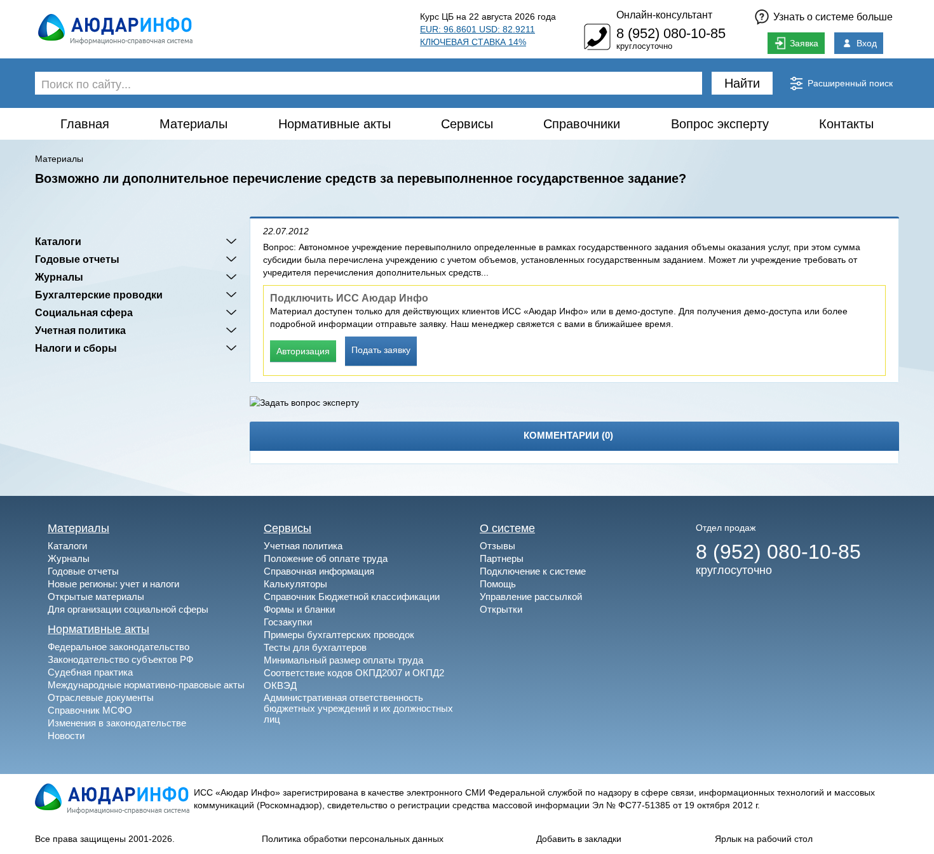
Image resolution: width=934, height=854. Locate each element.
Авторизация (303, 351)
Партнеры (502, 558)
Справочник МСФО (90, 710)
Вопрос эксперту (720, 124)
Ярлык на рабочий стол (764, 839)
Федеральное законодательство (118, 646)
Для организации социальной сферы (128, 609)
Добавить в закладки (578, 839)
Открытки (501, 609)
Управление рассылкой (531, 596)
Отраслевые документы (101, 697)
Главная (84, 124)
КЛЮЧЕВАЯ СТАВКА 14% (473, 42)
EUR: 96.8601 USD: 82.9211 (477, 29)
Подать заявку (380, 350)
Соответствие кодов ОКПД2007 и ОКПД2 (354, 672)
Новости (66, 735)
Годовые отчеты (77, 259)
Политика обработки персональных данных (352, 839)
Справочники (581, 124)
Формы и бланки (299, 609)
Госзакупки (288, 622)
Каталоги (58, 241)
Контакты (846, 124)
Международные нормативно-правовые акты (146, 684)
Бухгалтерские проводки (99, 294)
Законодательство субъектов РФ (120, 659)
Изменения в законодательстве (117, 722)
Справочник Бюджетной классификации (352, 596)
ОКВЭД (280, 685)
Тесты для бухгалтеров (315, 647)
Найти (742, 83)
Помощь (498, 583)
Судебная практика (90, 672)
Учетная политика (80, 330)
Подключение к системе (533, 571)
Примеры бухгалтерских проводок (339, 634)
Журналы (59, 277)
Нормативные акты (334, 124)
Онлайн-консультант (664, 15)
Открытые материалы (96, 596)
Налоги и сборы (76, 348)
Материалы (193, 124)
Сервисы (467, 124)
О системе (507, 528)
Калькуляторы (295, 583)
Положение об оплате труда (326, 558)
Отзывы (497, 545)
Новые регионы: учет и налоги (113, 583)
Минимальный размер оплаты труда (343, 660)
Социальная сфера (84, 312)
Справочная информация (319, 571)
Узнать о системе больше (833, 16)
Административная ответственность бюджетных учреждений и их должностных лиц (358, 708)
